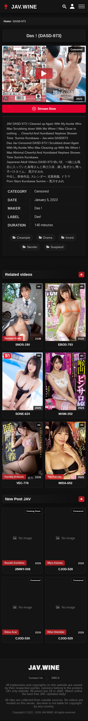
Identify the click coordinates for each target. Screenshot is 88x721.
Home (7, 21)
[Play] (44, 73)
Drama (47, 237)
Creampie (23, 237)
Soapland (57, 247)
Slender (32, 247)
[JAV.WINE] (44, 668)
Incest (70, 237)
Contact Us (36, 678)
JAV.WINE (23, 7)
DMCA (55, 678)
